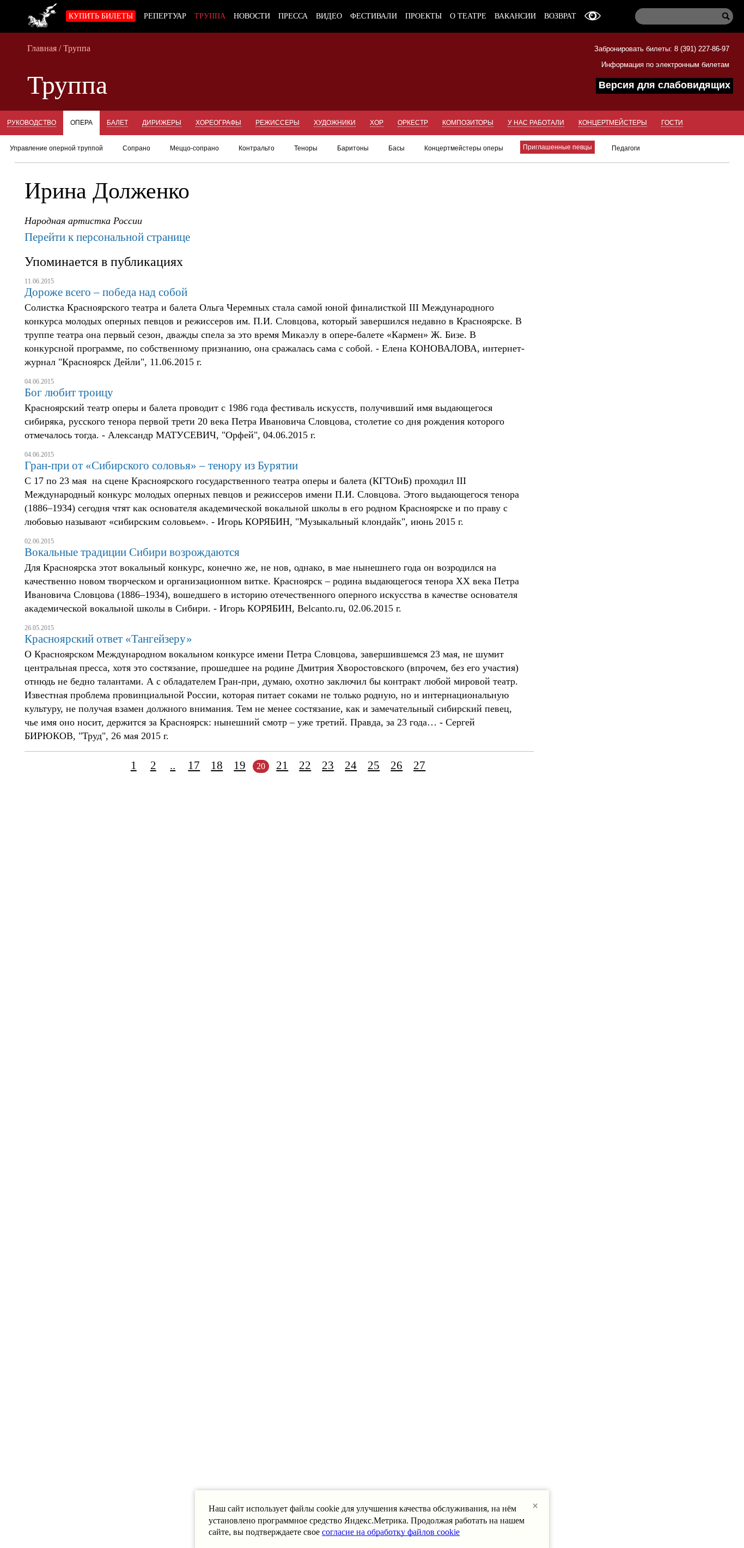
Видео (329, 16)
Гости (672, 122)
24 (351, 765)
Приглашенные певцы (557, 147)
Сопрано (136, 148)
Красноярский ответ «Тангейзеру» (108, 638)
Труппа (209, 16)
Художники (335, 122)
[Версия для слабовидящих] (592, 16)
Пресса (293, 16)
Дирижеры (161, 122)
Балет (117, 122)
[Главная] (42, 13)
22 (305, 765)
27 (419, 765)
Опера (81, 122)
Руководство (31, 122)
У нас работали (536, 122)
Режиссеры (277, 122)
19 (240, 765)
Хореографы (218, 122)
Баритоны (353, 148)
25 (374, 765)
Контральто (257, 148)
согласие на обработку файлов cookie (391, 1532)
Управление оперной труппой (56, 148)
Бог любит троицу (69, 392)
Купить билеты (101, 16)
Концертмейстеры (612, 122)
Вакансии (515, 16)
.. (172, 765)
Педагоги (626, 148)
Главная (42, 48)
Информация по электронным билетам (665, 65)
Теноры (306, 148)
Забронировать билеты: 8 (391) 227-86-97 (661, 49)
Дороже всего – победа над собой (106, 292)
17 (194, 765)
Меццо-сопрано (194, 148)
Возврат (560, 16)
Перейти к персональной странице (107, 237)
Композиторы (467, 122)
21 (282, 765)
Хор (376, 122)
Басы (396, 148)
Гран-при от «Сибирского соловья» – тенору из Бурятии (161, 465)
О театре (468, 16)
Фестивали (373, 16)
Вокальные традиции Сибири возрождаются (132, 552)
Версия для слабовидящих (664, 85)
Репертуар (165, 16)
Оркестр (413, 122)
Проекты (423, 16)
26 (397, 765)
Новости (252, 16)
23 (328, 765)
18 (217, 765)
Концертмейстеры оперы (463, 148)
